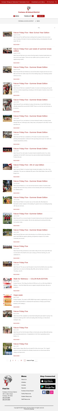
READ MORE (17, 44)
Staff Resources (25, 399)
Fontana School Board (27, 390)
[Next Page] (25, 360)
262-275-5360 (6, 399)
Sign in (41, 16)
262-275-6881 (6, 397)
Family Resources (26, 393)
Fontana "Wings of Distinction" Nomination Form (15, 2)
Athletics (23, 382)
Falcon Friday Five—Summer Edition (28, 214)
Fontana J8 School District (26, 21)
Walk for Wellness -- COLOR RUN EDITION (31, 279)
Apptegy (32, 409)
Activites (23, 385)
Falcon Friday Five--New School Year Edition (31, 33)
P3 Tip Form (50, 2)
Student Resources (26, 396)
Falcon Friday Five (21, 246)
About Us (24, 379)
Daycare (23, 388)
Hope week (18, 295)
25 (21, 360)
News (38, 21)
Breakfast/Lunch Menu (38, 2)
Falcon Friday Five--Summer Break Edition (31, 67)
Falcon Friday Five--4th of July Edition (29, 165)
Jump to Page (30, 360)
